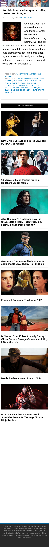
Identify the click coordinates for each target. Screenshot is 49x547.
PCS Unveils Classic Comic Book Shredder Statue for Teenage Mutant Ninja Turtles (22, 417)
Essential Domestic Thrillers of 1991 (22, 300)
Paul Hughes (16, 90)
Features (29, 451)
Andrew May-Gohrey (29, 79)
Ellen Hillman (24, 83)
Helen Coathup (21, 85)
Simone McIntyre (30, 90)
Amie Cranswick (22, 74)
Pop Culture (29, 468)
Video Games (29, 485)
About (29, 498)
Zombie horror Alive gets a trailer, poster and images (24, 12)
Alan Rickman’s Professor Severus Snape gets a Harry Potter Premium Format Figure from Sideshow (21, 222)
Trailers (8, 76)
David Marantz (11, 83)
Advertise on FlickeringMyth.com (29, 506)
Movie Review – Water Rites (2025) (21, 378)
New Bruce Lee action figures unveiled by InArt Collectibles (23, 142)
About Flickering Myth (29, 501)
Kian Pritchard (18, 88)
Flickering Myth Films (29, 493)
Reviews (29, 447)
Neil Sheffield (31, 88)
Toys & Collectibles (29, 489)
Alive (18, 79)
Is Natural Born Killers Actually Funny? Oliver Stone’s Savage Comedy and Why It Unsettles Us (24, 339)
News (38, 74)
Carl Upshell (18, 81)
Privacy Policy (25, 535)
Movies (33, 74)
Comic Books (29, 480)
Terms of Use (13, 535)
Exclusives (29, 463)
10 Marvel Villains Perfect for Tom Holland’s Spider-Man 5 (20, 181)
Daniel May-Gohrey (33, 81)
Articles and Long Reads (29, 455)
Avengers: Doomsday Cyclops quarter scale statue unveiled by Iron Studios (23, 262)
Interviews (29, 459)
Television (29, 476)
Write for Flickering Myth (29, 510)
